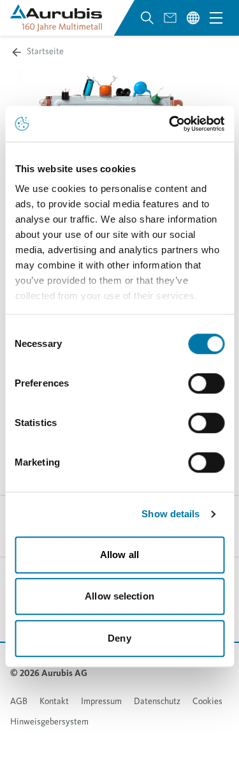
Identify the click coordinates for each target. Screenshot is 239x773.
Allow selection (119, 596)
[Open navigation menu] (216, 18)
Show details (170, 513)
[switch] (206, 383)
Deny (119, 638)
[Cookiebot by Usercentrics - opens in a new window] (170, 123)
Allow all (119, 554)
